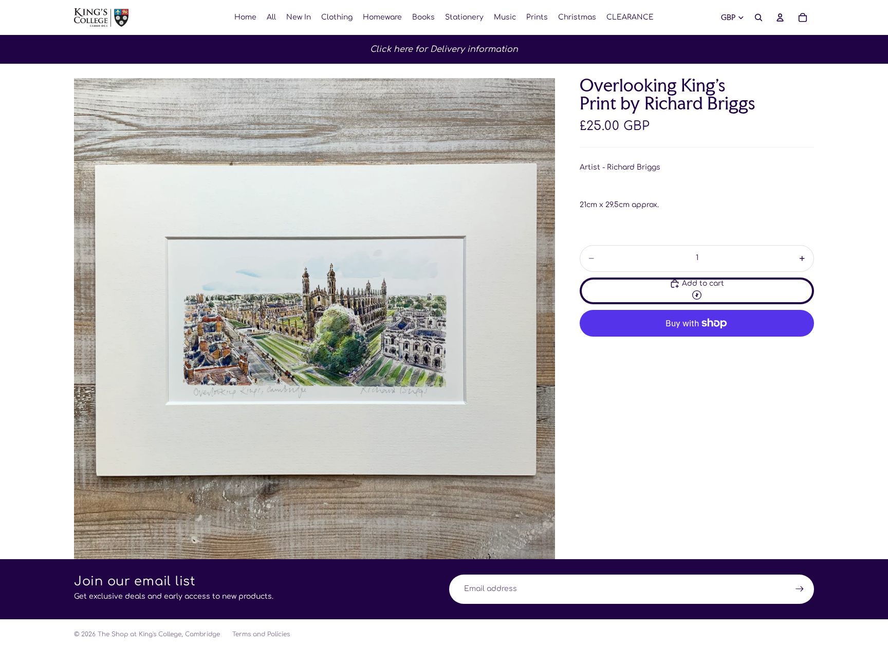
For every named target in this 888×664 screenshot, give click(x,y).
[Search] (758, 17)
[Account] (780, 17)
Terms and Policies (261, 634)
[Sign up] (799, 589)
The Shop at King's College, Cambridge (159, 634)
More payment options (697, 347)
